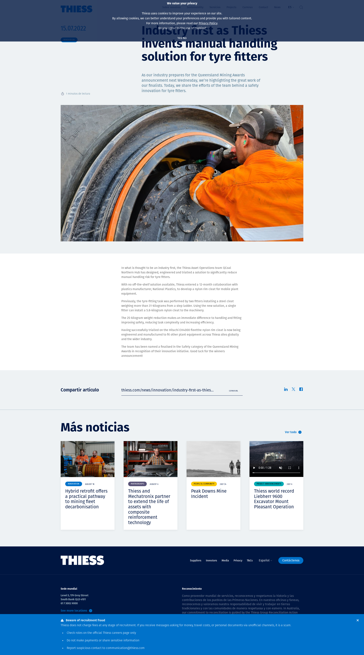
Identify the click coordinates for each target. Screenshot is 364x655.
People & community (204, 484)
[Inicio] (82, 560)
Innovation (73, 484)
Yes (179, 38)
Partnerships (137, 484)
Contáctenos (290, 560)
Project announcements (269, 484)
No (185, 38)
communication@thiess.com (125, 648)
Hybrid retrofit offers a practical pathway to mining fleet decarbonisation (86, 498)
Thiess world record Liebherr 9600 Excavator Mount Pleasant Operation (274, 498)
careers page (120, 633)
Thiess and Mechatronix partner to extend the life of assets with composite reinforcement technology (149, 506)
